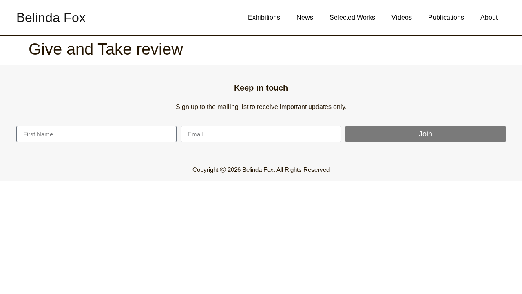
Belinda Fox (51, 17)
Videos (402, 17)
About (489, 17)
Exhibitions (264, 17)
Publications (446, 17)
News (304, 17)
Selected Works (352, 17)
